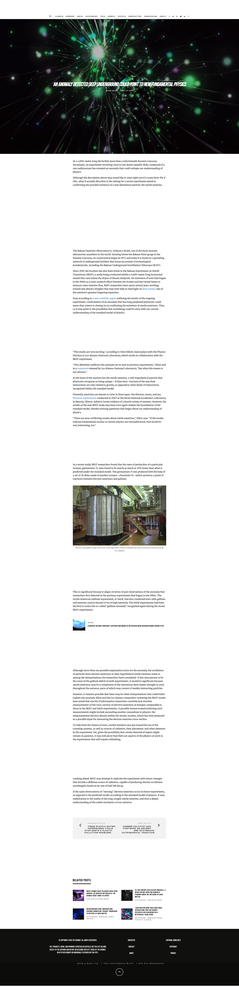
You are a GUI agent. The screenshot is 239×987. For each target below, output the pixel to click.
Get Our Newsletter (151, 963)
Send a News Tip (87, 963)
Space (80, 16)
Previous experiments (84, 398)
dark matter (148, 288)
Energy (111, 16)
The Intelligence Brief (98, 899)
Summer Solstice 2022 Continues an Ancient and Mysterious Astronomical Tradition (138, 829)
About (163, 16)
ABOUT (131, 953)
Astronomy (91, 16)
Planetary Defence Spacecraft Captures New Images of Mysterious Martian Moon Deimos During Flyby (126, 626)
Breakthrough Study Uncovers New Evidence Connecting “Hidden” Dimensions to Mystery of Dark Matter (102, 911)
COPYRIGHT (173, 946)
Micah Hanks (112, 91)
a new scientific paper (104, 298)
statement (82, 368)
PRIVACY (173, 953)
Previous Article (96, 823)
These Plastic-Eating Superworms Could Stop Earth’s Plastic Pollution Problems (100, 829)
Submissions (150, 16)
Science (59, 16)
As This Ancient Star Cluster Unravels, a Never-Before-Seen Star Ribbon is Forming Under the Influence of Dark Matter (150, 893)
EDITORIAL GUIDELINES (173, 940)
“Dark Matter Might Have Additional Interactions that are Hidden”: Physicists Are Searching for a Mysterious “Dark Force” (148, 911)
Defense (70, 16)
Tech (102, 16)
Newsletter (135, 16)
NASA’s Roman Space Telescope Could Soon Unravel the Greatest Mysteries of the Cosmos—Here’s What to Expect (102, 893)
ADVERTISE (131, 940)
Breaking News (155, 900)
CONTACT (131, 946)
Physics (122, 16)
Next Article (144, 823)
